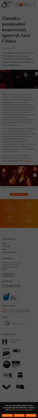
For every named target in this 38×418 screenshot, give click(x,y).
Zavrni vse (31, 415)
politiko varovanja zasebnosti (20, 410)
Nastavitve (7, 415)
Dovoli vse (19, 415)
